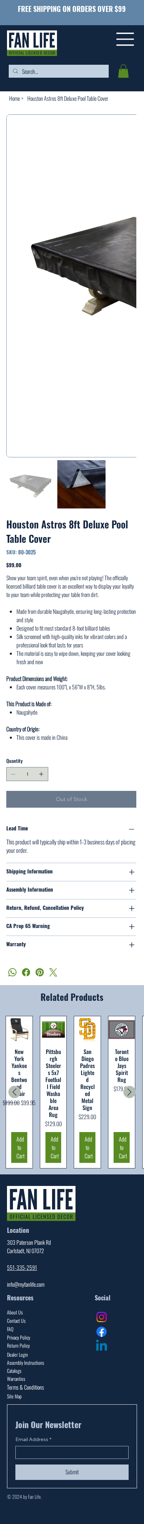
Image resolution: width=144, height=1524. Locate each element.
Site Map (14, 1377)
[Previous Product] (14, 1073)
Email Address (33, 1420)
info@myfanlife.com (25, 1265)
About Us (15, 1293)
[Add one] (41, 755)
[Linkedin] (101, 1327)
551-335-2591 (22, 1248)
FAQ (10, 1310)
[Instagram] (101, 1298)
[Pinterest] (40, 953)
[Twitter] (53, 953)
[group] (72, 1073)
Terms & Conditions (25, 1368)
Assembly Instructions (25, 1343)
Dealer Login (17, 1335)
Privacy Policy (18, 1318)
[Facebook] (26, 953)
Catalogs (14, 1351)
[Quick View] (19, 1010)
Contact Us (16, 1301)
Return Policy (18, 1326)
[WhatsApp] (12, 953)
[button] (123, 71)
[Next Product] (129, 1073)
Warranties (16, 1359)
